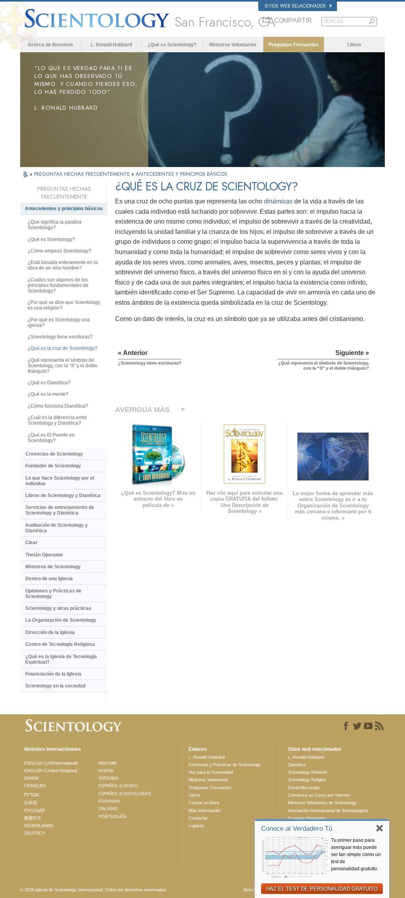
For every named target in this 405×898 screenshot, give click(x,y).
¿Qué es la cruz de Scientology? (62, 348)
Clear (31, 542)
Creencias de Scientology (54, 454)
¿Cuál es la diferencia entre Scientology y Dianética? (57, 420)
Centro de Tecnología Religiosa (60, 644)
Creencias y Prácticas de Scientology (225, 764)
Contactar (198, 818)
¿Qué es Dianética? (49, 382)
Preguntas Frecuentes (294, 44)
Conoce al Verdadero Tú (296, 828)
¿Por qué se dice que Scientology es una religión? (64, 305)
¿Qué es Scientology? (172, 44)
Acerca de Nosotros (50, 44)
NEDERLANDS (38, 825)
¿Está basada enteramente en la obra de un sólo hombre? (63, 265)
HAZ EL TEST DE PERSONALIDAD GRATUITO (322, 889)
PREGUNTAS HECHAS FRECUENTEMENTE (82, 174)
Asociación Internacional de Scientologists (328, 810)
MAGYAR (107, 763)
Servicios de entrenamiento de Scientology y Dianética (59, 510)
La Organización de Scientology (60, 620)
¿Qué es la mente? (48, 394)
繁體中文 (33, 818)
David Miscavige (304, 787)
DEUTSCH (34, 833)
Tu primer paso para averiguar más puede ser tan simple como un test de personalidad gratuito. (356, 854)
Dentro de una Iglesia (49, 578)
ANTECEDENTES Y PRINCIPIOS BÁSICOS (181, 174)
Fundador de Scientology (53, 466)
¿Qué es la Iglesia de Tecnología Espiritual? (61, 659)
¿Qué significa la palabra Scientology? (54, 224)
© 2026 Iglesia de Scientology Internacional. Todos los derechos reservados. (93, 889)
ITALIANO (108, 808)
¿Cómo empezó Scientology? (59, 251)
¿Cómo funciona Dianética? (58, 406)
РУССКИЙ (34, 810)
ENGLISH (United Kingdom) (51, 770)
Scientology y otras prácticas (58, 608)
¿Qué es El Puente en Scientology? (51, 437)
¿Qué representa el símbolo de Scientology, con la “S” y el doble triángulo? (63, 365)
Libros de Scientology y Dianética (62, 495)
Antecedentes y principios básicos (64, 208)
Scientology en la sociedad (55, 686)
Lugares (196, 825)
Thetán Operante (44, 555)
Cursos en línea (204, 802)
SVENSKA (108, 778)
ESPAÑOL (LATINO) (118, 785)
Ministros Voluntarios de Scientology (322, 802)
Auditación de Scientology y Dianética (56, 527)
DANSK (31, 778)
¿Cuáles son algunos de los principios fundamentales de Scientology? (58, 285)
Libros (354, 44)
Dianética (297, 764)
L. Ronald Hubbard (111, 44)
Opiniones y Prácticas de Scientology (53, 593)
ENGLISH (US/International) (51, 763)
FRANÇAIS (35, 785)
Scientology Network (307, 772)
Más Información (205, 810)
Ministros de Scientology (53, 567)
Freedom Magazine (306, 818)
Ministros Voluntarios (233, 44)
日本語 (30, 802)
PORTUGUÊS (112, 816)
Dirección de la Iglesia (50, 632)
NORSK (106, 770)
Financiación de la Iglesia (53, 674)
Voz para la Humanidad (211, 772)
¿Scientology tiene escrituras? (60, 337)
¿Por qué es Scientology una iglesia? (59, 322)
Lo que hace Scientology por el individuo (59, 480)
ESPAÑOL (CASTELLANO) (124, 793)
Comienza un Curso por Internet (319, 795)
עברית (31, 794)
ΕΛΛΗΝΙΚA (109, 801)
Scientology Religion (307, 779)
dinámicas (278, 201)
